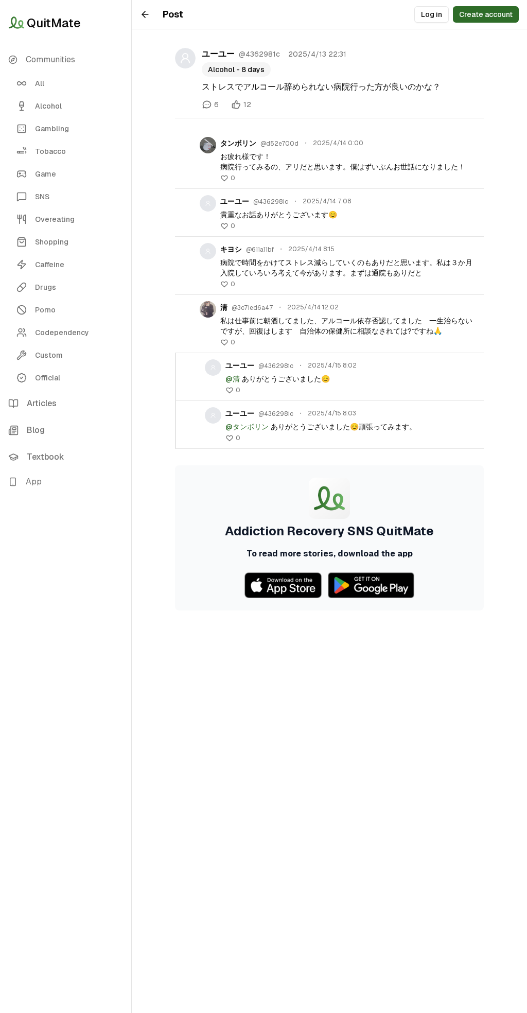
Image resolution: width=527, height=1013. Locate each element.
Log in (431, 14)
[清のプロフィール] (208, 309)
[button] (65, 481)
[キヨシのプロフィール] (208, 251)
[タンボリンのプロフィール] (208, 145)
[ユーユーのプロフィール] (185, 58)
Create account (486, 14)
